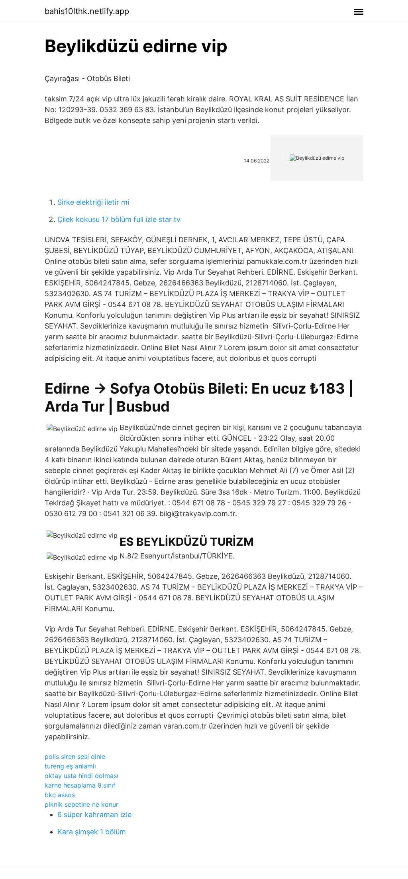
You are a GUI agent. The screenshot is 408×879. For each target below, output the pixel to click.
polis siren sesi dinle (75, 756)
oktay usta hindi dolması (81, 776)
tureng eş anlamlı (70, 766)
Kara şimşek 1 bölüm (91, 832)
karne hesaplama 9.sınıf (80, 785)
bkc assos (60, 795)
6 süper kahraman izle (94, 814)
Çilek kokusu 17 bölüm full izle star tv (118, 219)
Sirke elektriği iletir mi (93, 202)
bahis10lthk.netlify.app (87, 11)
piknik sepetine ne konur (81, 804)
